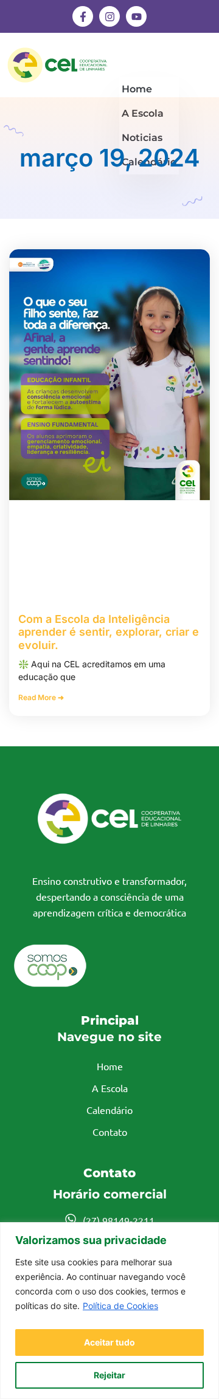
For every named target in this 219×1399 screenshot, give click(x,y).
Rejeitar (109, 1375)
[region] (109, 1310)
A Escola (110, 1088)
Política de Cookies (120, 1306)
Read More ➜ (41, 697)
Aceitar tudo (109, 1342)
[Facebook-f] (82, 16)
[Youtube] (136, 16)
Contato (109, 1132)
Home (137, 89)
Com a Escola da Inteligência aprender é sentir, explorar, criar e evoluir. (108, 632)
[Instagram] (109, 16)
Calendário (109, 1110)
